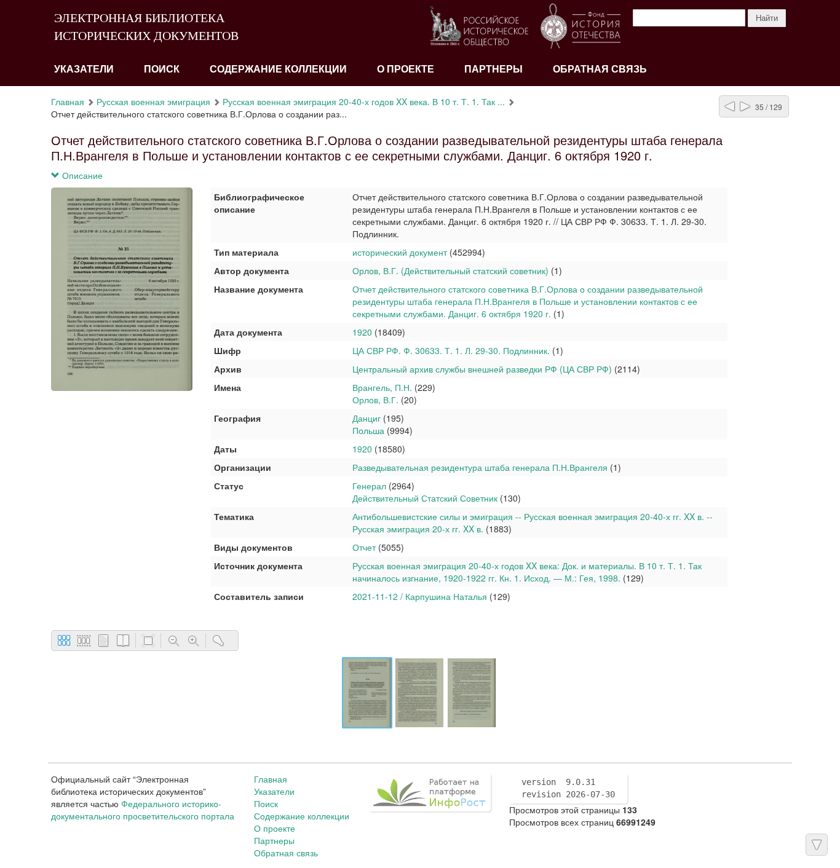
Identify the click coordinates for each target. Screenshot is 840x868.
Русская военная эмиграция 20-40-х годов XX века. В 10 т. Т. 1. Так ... (364, 101)
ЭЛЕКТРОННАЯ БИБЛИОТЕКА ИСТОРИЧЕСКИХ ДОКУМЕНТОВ (146, 26)
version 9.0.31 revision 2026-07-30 (568, 788)
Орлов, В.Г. (375, 399)
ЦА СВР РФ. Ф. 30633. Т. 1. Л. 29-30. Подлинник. (451, 350)
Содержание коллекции (278, 69)
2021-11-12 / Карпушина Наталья (419, 596)
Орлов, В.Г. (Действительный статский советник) (450, 270)
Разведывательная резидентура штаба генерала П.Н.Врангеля (480, 467)
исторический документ (399, 252)
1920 (362, 332)
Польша (368, 430)
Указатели (84, 69)
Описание (81, 175)
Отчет (364, 547)
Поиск (162, 69)
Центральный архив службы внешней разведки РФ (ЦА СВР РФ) (482, 369)
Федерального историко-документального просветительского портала (142, 809)
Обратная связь (600, 69)
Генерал (369, 485)
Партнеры (493, 69)
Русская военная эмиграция (153, 101)
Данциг (366, 418)
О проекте (405, 69)
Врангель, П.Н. (383, 387)
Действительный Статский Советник (424, 498)
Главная (67, 101)
